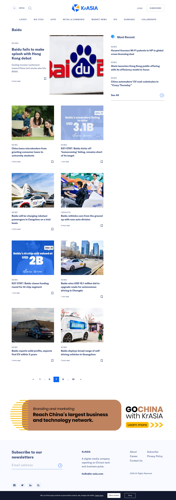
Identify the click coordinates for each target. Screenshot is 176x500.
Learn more (99, 495)
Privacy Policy (155, 456)
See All (115, 95)
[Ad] (88, 415)
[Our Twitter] (22, 485)
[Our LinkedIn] (30, 485)
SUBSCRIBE (155, 8)
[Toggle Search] (30, 8)
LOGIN (139, 8)
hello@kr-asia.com (92, 473)
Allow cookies (114, 495)
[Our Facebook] (14, 485)
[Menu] (14, 8)
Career (134, 456)
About (133, 451)
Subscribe (152, 451)
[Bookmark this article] (30, 78)
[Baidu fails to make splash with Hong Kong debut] (76, 65)
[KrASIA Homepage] (85, 8)
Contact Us (136, 460)
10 (73, 379)
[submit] (60, 465)
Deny (130, 495)
